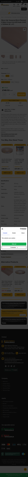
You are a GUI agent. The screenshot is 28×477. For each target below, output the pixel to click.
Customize (13, 247)
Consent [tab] (5, 233)
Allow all (14, 244)
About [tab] (23, 233)
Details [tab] (14, 233)
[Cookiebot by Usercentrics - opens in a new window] (20, 229)
